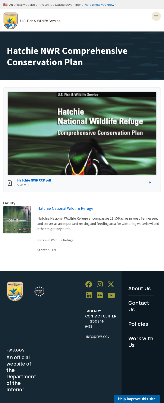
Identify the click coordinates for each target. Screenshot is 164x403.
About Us (139, 288)
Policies (138, 323)
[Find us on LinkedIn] (90, 295)
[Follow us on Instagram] (101, 284)
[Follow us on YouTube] (112, 295)
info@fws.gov (97, 336)
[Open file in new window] (10, 183)
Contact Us (138, 306)
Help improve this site (136, 398)
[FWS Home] (10, 21)
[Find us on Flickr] (101, 295)
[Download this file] (151, 182)
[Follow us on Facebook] (90, 284)
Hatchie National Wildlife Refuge (65, 208)
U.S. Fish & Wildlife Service (40, 21)
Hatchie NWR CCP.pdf (34, 180)
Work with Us (140, 341)
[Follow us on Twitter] (112, 284)
